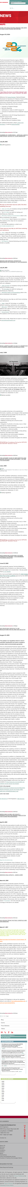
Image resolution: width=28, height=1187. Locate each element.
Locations (2, 1150)
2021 (3, 1090)
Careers (2, 1151)
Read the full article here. (6, 860)
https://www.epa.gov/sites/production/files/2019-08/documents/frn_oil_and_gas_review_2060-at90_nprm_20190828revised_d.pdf (12, 789)
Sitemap (3, 1185)
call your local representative (7, 1002)
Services (2, 1147)
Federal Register (11, 97)
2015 (3, 1100)
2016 (3, 1098)
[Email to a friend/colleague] (2, 1033)
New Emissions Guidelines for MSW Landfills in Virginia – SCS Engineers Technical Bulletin (12, 557)
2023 (3, 1086)
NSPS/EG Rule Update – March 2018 (11, 875)
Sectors (2, 1148)
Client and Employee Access (8, 1156)
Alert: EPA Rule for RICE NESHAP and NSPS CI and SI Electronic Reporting (13, 28)
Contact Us (3, 1138)
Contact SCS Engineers (16, 1)
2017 (3, 1097)
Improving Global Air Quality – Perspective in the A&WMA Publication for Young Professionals (13, 815)
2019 (3, 1093)
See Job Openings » (6, 1037)
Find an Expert (5, 219)
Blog (2, 1019)
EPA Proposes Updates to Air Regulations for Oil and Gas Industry (12, 629)
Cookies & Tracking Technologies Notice (11, 1158)
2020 (3, 1091)
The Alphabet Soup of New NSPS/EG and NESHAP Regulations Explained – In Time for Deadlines (13, 459)
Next (7, 1016)
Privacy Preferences (19, 1176)
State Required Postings (6, 1167)
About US (2, 1145)
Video (3, 232)
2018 (3, 1095)
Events (3, 1022)
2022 (3, 1088)
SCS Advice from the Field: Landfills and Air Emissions (13, 921)
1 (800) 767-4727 (4, 1133)
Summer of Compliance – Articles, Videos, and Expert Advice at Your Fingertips (14, 135)
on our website (7, 571)
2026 (3, 1081)
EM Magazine (5, 241)
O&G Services (20, 798)
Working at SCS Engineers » (8, 1035)
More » (3, 1048)
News (1, 1153)
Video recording (6, 208)
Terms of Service (8, 1183)
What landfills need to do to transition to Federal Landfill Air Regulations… (14, 346)
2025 (3, 1083)
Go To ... (12, 8)
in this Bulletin (6, 900)
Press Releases (5, 1025)
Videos (3, 1028)
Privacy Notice (9, 1185)
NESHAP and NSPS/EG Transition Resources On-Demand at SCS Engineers (13, 261)
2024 (3, 1085)
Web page (4, 306)
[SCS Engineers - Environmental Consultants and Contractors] (4, 2)
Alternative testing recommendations (11, 215)
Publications (3, 1155)
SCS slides (6, 212)
